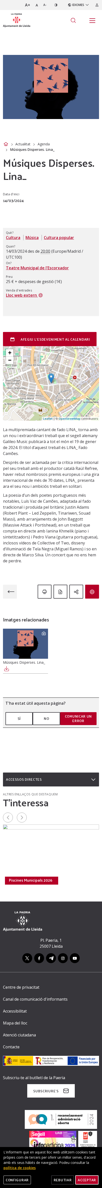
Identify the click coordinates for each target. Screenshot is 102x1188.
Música (32, 237)
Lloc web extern (22, 295)
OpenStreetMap (69, 418)
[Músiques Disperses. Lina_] (25, 644)
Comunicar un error (78, 718)
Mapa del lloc (15, 1023)
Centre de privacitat (21, 987)
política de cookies (19, 1167)
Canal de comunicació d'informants (35, 999)
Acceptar (87, 1180)
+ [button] (9, 353)
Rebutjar (63, 1180)
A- (45, 5)
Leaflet (47, 418)
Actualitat (22, 144)
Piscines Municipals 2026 (30, 880)
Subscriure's (45, 1091)
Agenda (44, 144)
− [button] (9, 360)
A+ (27, 5)
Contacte (11, 1047)
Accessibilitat (15, 1011)
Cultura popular (59, 237)
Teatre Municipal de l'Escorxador (37, 268)
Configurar (17, 1180)
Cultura (13, 237)
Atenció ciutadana (19, 1035)
